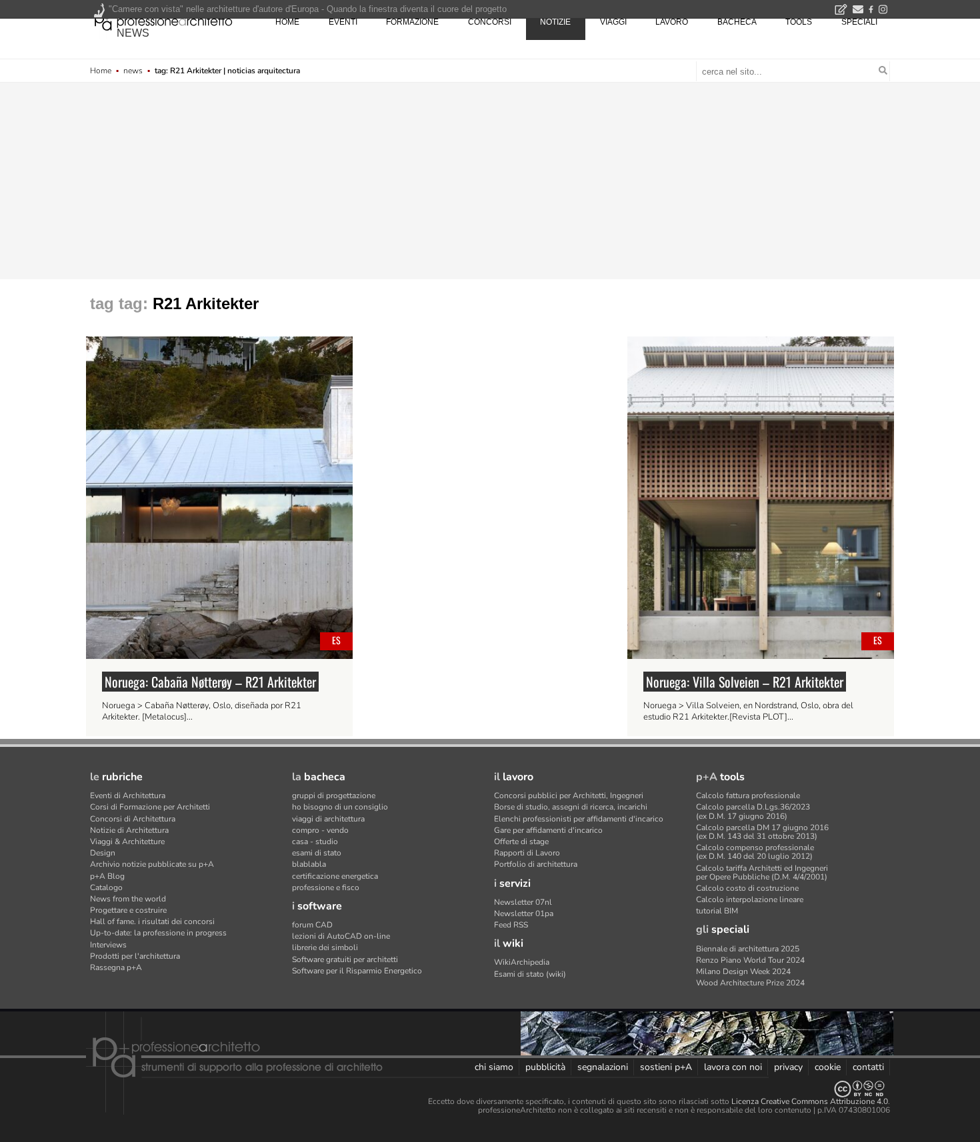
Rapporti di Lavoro (527, 853)
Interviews (108, 944)
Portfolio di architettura (535, 864)
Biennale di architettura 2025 (747, 948)
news (133, 33)
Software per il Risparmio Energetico (357, 970)
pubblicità (545, 1067)
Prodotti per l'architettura (135, 956)
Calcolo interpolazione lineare (749, 899)
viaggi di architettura (328, 819)
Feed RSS (511, 924)
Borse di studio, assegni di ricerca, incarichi (570, 807)
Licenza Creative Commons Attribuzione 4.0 (809, 1101)
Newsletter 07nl (523, 902)
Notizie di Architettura (129, 830)
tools (798, 22)
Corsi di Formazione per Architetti (150, 807)
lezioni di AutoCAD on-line (341, 936)
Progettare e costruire (128, 910)
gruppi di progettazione (333, 795)
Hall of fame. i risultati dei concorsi (152, 921)
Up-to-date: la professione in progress (158, 932)
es (336, 640)
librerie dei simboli (325, 947)
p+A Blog (107, 876)
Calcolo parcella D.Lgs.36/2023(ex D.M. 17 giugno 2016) (753, 811)
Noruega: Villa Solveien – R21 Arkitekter (744, 682)
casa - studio (315, 841)
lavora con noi (733, 1067)
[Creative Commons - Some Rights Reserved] (490, 1089)
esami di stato (316, 853)
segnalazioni (602, 1067)
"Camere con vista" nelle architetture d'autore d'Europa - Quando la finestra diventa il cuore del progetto (308, 9)
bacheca (737, 22)
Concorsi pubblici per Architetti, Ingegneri (568, 795)
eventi (343, 22)
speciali (859, 22)
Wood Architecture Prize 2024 (750, 982)
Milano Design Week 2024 (743, 971)
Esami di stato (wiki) (530, 974)
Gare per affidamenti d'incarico (548, 830)
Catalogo (106, 887)
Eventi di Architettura (127, 795)
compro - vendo (320, 830)
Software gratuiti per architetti (345, 959)
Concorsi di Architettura (132, 819)
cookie (828, 1067)
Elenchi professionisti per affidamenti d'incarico (578, 819)
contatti (868, 1067)
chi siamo (494, 1067)
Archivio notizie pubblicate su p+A (152, 864)
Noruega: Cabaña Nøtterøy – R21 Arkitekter (210, 682)
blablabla (309, 864)
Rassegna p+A (116, 967)
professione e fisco (325, 887)
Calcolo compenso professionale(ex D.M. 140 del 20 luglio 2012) (755, 851)
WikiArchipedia (521, 962)
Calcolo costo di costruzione (747, 888)
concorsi (489, 22)
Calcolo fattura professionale (748, 795)
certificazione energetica (335, 876)
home (287, 22)
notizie (555, 22)
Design (102, 853)
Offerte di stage (521, 841)
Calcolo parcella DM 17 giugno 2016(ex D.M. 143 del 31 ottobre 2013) (762, 832)
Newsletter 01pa (523, 913)
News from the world (128, 898)
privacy (788, 1067)
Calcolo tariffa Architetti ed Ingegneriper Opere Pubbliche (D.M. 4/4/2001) (762, 872)
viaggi (613, 22)
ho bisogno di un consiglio (340, 807)
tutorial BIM (717, 910)
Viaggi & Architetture (127, 841)
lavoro (671, 22)
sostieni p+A (666, 1067)
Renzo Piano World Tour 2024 (750, 960)
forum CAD (312, 924)
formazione (412, 22)
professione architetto (163, 21)
